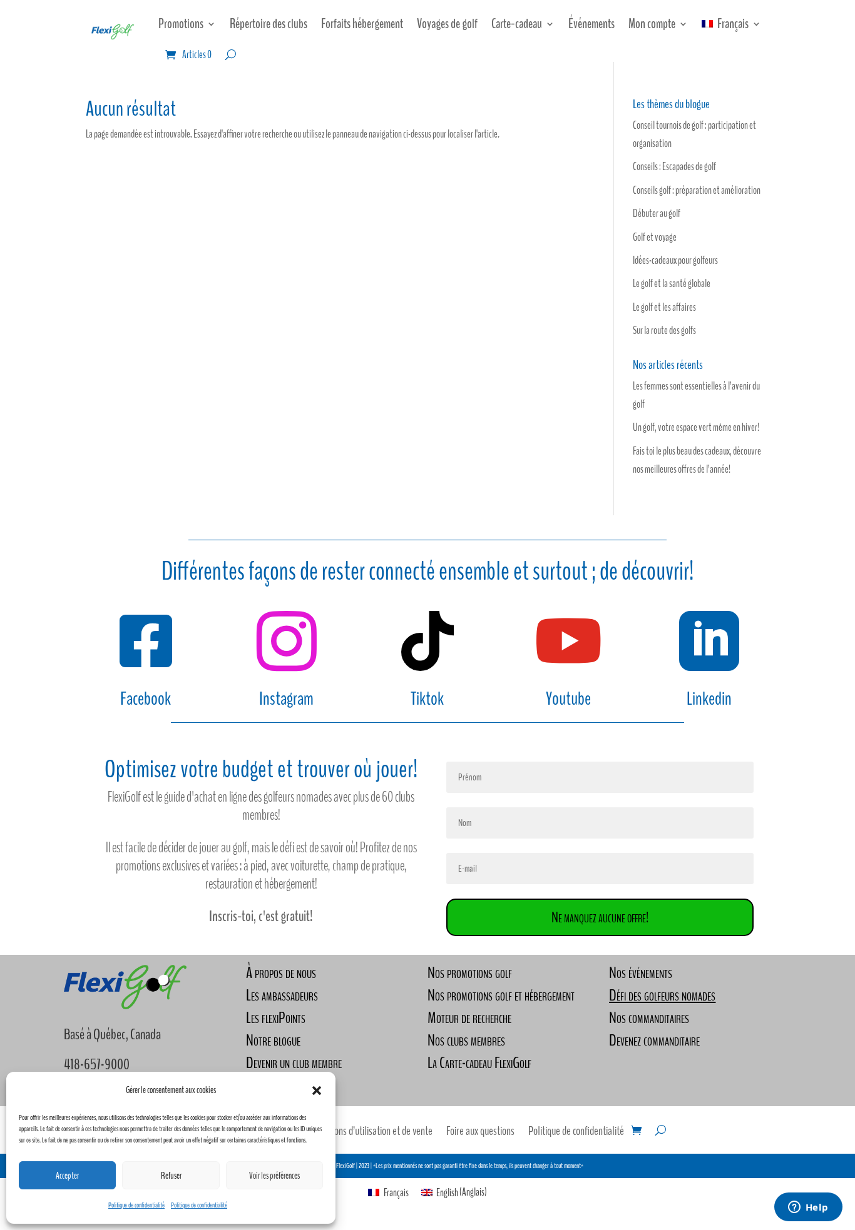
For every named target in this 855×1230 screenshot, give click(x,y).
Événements (591, 24)
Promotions (180, 24)
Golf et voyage (655, 237)
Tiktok (427, 699)
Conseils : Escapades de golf (674, 166)
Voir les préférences (274, 1175)
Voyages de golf (447, 24)
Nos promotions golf (469, 973)
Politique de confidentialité (136, 1205)
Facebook (145, 699)
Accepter (67, 1175)
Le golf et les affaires (664, 307)
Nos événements (640, 973)
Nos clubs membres (466, 1040)
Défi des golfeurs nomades (662, 995)
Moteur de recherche (469, 1018)
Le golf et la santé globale (671, 283)
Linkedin (709, 699)
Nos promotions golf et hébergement (501, 995)
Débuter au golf (656, 213)
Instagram (286, 699)
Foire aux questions (480, 1133)
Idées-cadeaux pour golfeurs (675, 260)
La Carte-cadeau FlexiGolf (479, 1063)
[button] (316, 1090)
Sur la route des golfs (664, 330)
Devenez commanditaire (654, 1040)
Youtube (568, 699)
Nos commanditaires (649, 1018)
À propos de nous (281, 973)
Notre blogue (273, 1040)
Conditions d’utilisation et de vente (371, 1133)
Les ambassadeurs (282, 995)
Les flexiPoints (275, 1018)
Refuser (171, 1175)
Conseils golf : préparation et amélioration (696, 190)
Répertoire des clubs (268, 24)
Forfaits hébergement (362, 24)
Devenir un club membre (294, 1063)
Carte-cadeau (516, 24)
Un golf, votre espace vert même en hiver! (696, 427)
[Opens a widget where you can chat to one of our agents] (808, 1208)
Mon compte (651, 24)
